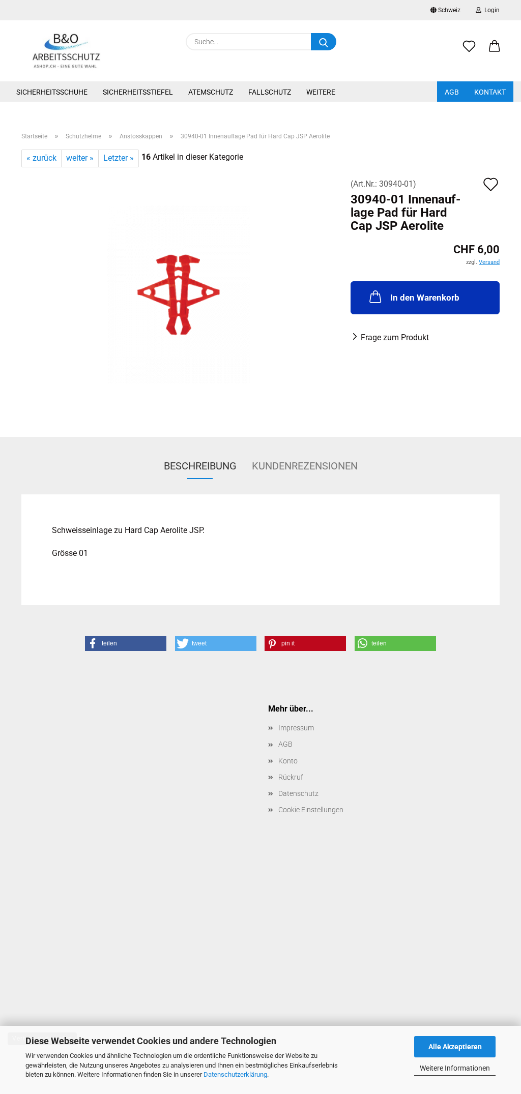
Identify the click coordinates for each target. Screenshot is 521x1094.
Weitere (320, 92)
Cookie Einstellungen (310, 810)
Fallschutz (269, 92)
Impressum (296, 728)
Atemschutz (210, 92)
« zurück (41, 158)
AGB (452, 92)
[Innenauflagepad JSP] (178, 294)
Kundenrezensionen (305, 466)
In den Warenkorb (424, 297)
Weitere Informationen (455, 1068)
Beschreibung (200, 466)
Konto (288, 761)
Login (490, 10)
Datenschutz (298, 793)
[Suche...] (323, 41)
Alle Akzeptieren (455, 1047)
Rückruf (290, 777)
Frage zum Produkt (395, 337)
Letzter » (118, 158)
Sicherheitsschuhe (52, 92)
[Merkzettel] (469, 52)
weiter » (80, 158)
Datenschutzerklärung (235, 1074)
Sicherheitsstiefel (138, 92)
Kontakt (490, 92)
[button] (494, 52)
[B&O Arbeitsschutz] (66, 50)
